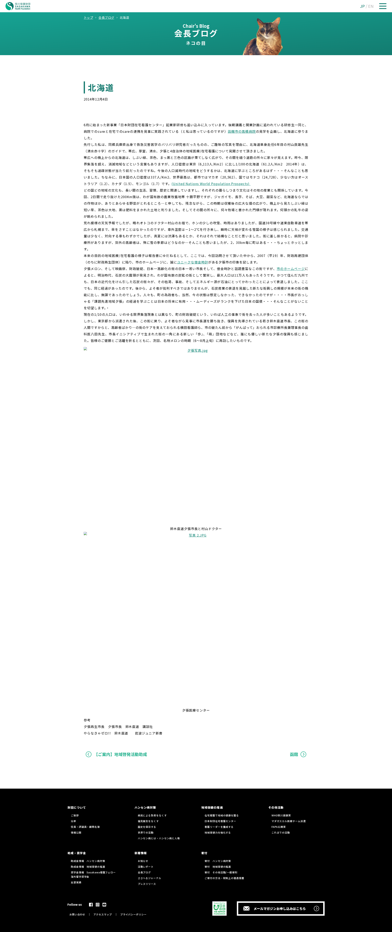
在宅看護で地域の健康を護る (222, 815)
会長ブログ (144, 872)
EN (371, 6)
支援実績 (76, 882)
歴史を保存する (147, 826)
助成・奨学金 (77, 853)
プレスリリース (147, 883)
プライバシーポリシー (133, 914)
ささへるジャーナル (149, 878)
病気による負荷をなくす (152, 815)
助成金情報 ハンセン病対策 (88, 861)
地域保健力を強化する (218, 832)
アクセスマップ (103, 914)
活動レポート (146, 866)
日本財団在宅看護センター (220, 821)
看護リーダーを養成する (219, 826)
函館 (294, 754)
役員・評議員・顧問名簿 (85, 826)
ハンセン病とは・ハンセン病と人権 (159, 838)
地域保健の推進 (212, 807)
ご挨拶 (75, 815)
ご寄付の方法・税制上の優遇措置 (224, 878)
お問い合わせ (77, 914)
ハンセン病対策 (145, 807)
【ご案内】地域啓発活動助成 (120, 754)
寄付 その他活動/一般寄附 (221, 872)
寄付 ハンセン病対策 (218, 861)
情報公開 (76, 832)
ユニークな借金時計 (192, 262)
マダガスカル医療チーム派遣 (289, 821)
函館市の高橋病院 (242, 131)
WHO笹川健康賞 (281, 815)
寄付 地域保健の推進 (218, 866)
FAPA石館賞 (279, 826)
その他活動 (276, 807)
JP (362, 6)
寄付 (204, 853)
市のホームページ (291, 268)
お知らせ (143, 861)
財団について (77, 807)
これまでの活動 (281, 832)
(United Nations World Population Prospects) (211, 183)
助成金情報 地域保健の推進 (88, 866)
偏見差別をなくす (148, 821)
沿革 (73, 821)
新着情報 (141, 853)
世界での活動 (146, 832)
